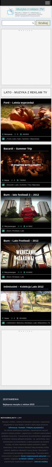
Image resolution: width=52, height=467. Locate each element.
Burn (9, 231)
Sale (19, 139)
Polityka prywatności (35, 428)
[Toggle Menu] (47, 2)
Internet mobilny (41, 462)
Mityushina (42, 323)
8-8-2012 (26, 134)
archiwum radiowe (26, 459)
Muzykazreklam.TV (8, 418)
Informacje (13, 428)
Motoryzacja (8, 134)
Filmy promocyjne (10, 226)
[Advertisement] (26, 57)
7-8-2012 (23, 180)
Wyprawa (36, 185)
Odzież (6, 318)
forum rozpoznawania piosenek (34, 456)
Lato (14, 139)
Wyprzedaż (34, 139)
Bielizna (20, 323)
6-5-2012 (29, 272)
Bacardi (10, 185)
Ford (9, 139)
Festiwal (15, 231)
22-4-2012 (22, 318)
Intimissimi (11, 323)
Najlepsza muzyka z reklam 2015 (18, 404)
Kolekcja (28, 323)
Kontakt (22, 428)
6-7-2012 (29, 226)
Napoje (6, 180)
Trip (29, 185)
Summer (25, 139)
